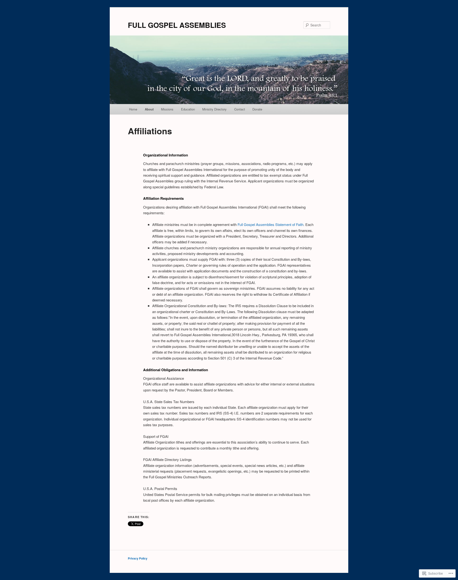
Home (133, 109)
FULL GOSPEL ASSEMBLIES (177, 25)
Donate (257, 109)
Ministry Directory (214, 109)
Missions (167, 109)
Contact (239, 109)
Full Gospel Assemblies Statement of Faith (270, 224)
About (149, 109)
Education (188, 109)
